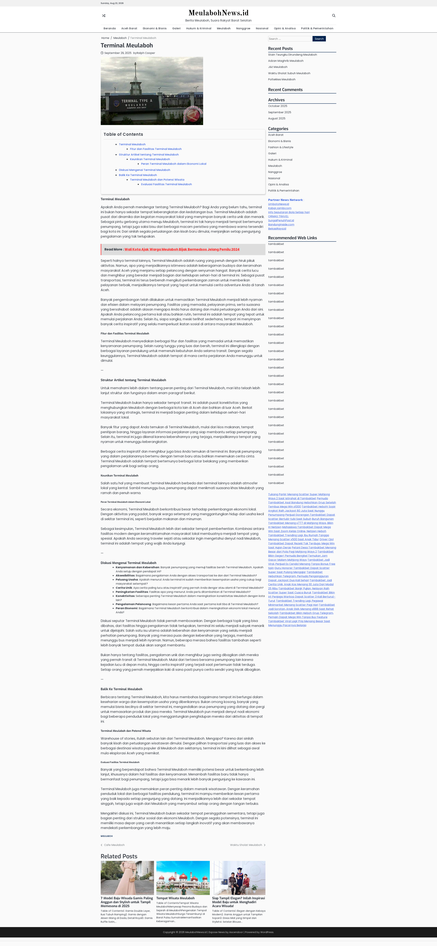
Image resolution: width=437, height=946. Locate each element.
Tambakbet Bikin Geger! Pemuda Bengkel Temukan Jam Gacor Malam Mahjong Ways (301, 556)
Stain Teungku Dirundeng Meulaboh (292, 55)
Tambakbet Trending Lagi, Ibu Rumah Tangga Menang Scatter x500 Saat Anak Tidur (298, 537)
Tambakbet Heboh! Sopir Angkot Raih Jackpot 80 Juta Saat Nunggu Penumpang (302, 511)
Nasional (262, 28)
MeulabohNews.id (218, 13)
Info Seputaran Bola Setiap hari (289, 212)
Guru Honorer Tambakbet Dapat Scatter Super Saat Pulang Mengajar (299, 570)
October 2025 (277, 106)
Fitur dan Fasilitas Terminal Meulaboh (156, 149)
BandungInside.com (281, 225)
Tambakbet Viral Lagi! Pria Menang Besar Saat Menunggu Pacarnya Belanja (299, 623)
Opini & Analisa (285, 28)
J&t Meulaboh (277, 67)
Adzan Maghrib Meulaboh (286, 61)
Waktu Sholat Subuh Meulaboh (289, 73)
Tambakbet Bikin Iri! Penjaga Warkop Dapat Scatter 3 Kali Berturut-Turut (301, 597)
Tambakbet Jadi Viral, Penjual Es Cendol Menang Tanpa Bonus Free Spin (301, 564)
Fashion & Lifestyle (280, 147)
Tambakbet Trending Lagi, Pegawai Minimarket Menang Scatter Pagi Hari (295, 603)
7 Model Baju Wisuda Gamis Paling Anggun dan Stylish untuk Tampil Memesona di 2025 (127, 902)
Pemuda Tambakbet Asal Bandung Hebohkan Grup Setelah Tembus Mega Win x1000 (302, 503)
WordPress (266, 932)
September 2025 (279, 112)
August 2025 (276, 119)
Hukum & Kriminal (199, 28)
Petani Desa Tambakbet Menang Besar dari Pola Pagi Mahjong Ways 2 (302, 550)
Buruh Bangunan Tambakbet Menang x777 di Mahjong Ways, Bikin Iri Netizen (301, 523)
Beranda (110, 28)
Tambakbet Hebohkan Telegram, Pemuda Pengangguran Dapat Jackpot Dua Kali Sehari (298, 576)
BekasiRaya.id (277, 229)
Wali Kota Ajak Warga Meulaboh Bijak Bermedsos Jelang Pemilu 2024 (181, 249)
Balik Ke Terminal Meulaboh (138, 175)
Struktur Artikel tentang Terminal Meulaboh (149, 155)
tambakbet (276, 244)
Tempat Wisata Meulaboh (175, 898)
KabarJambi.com (279, 208)
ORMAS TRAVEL (278, 216)
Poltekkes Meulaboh (281, 80)
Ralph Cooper (146, 53)
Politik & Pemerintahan (317, 28)
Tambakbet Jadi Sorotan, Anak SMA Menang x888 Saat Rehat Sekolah (301, 609)
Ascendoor (236, 932)
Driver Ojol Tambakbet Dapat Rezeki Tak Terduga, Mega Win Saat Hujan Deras (301, 544)
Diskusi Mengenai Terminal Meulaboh (144, 170)
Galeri (176, 28)
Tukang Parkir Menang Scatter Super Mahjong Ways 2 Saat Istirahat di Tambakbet (299, 497)
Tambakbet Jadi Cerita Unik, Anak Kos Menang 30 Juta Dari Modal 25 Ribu (301, 584)
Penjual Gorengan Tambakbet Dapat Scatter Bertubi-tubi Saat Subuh (301, 517)
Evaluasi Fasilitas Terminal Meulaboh (166, 184)
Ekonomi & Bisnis (155, 28)
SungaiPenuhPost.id (281, 221)
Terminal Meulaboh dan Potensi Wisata (157, 180)
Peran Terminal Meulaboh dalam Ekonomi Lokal (173, 164)
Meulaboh (224, 28)
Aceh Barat (129, 28)
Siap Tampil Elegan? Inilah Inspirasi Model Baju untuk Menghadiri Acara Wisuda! (238, 902)
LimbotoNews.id (278, 204)
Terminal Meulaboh (132, 144)
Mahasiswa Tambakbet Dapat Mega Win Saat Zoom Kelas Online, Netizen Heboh (299, 529)
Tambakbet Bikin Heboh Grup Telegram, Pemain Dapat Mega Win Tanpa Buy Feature (301, 615)
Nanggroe (243, 28)
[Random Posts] (103, 15)
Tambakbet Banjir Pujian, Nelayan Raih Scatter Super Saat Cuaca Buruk (298, 591)
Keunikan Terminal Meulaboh (150, 159)
